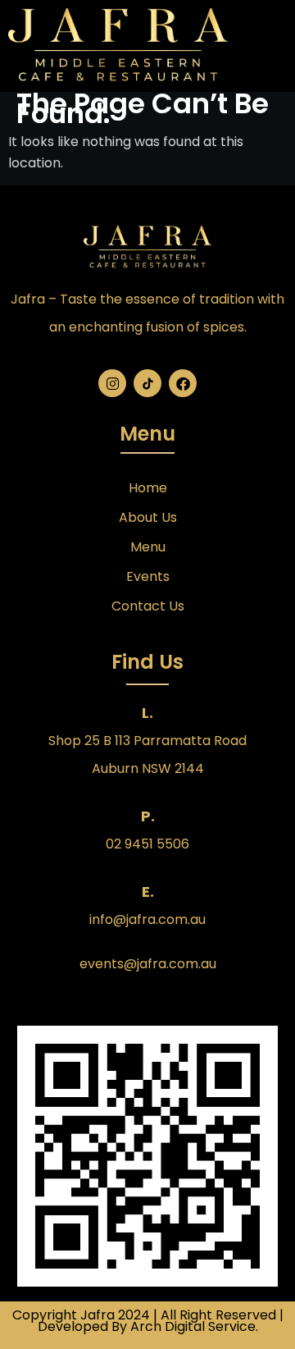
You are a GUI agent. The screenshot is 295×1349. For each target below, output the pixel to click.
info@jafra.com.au (147, 919)
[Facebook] (183, 383)
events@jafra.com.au (147, 963)
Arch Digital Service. (194, 1326)
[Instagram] (112, 383)
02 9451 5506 (147, 844)
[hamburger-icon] (268, 45)
